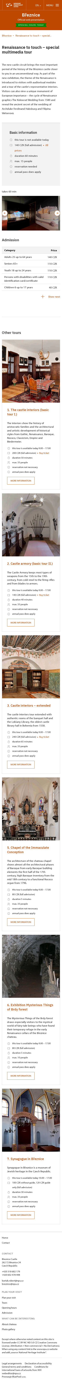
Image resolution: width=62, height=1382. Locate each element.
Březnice (31, 15)
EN (37, 5)
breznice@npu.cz (10, 1283)
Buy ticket (44, 452)
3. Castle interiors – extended (29, 705)
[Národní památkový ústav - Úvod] (14, 5)
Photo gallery (8, 1329)
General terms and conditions (17, 1366)
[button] (5, 213)
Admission (7, 1312)
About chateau (9, 1324)
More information (20, 480)
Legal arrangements (12, 1363)
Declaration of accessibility (38, 1363)
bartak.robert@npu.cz (12, 1280)
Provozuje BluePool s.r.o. (14, 1376)
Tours (4, 1302)
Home (5, 1237)
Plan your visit (9, 1297)
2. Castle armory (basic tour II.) (30, 564)
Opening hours (9, 1307)
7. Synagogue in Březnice (25, 1159)
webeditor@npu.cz (11, 1373)
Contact (6, 1242)
